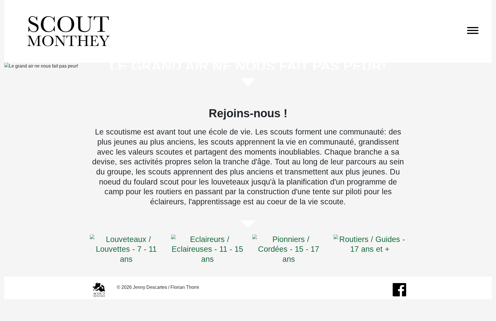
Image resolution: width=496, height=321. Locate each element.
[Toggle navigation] (473, 31)
